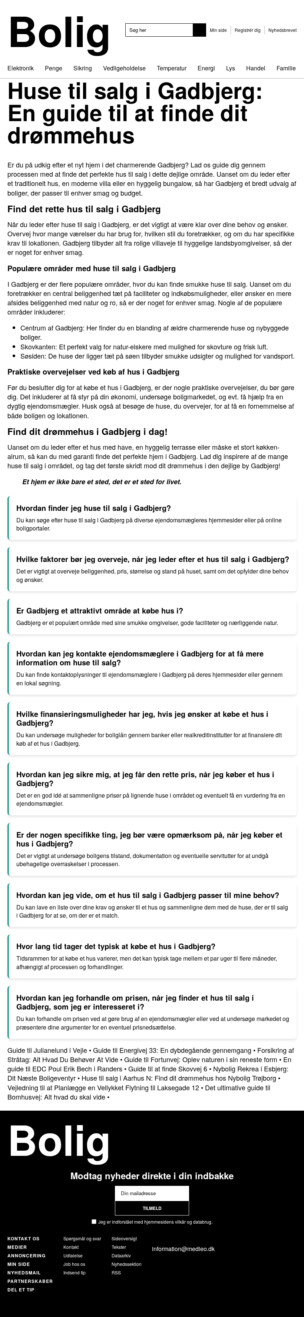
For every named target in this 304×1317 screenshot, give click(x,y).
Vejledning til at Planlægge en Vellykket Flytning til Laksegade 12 (103, 1087)
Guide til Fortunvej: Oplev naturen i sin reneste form (200, 1059)
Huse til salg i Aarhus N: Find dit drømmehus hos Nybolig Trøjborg (179, 1077)
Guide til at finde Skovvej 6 (167, 1068)
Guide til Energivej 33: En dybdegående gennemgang (172, 1050)
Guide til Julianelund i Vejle (47, 1050)
